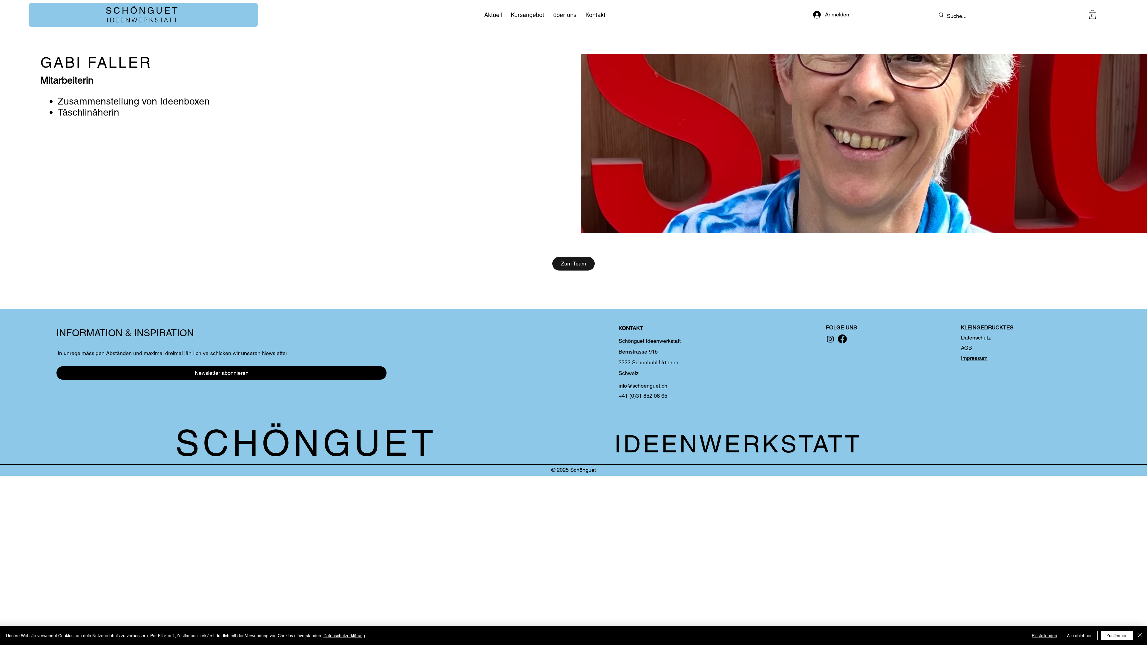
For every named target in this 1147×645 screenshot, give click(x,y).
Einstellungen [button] (1044, 635)
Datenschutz (976, 337)
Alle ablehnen (1080, 635)
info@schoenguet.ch (643, 386)
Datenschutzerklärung (344, 635)
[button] (1092, 14)
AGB (966, 348)
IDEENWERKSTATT (142, 20)
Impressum (974, 358)
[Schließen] (1139, 635)
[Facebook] (842, 338)
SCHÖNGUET (142, 10)
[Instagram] (830, 338)
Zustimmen (1117, 635)
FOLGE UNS (841, 327)
